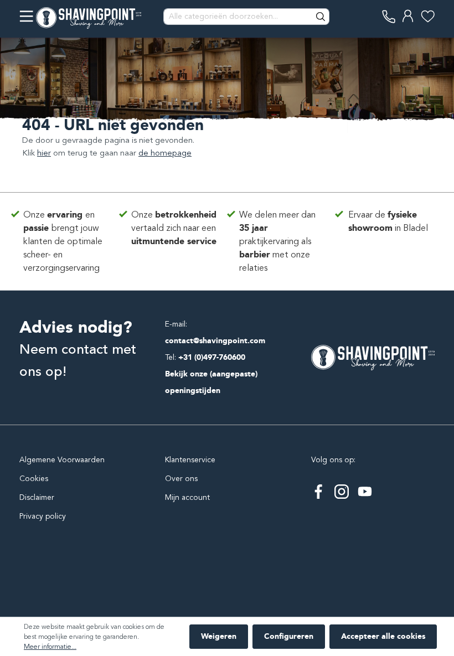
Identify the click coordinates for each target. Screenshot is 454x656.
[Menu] (26, 16)
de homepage (165, 153)
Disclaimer (36, 497)
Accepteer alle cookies (383, 636)
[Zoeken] (321, 16)
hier (44, 153)
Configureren (288, 636)
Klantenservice (190, 459)
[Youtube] (365, 491)
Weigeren (218, 636)
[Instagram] (341, 491)
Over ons (181, 478)
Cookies (33, 478)
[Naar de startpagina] (88, 16)
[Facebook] (318, 491)
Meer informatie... (50, 646)
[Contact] (389, 16)
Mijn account (187, 497)
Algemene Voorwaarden (62, 459)
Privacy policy (42, 516)
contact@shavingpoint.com (215, 340)
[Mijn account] (408, 16)
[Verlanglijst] (427, 16)
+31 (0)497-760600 (211, 357)
